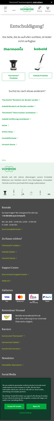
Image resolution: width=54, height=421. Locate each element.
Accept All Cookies (14, 406)
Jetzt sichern (38, 2)
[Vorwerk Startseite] (27, 9)
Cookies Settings (25, 413)
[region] (25, 399)
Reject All (36, 406)
